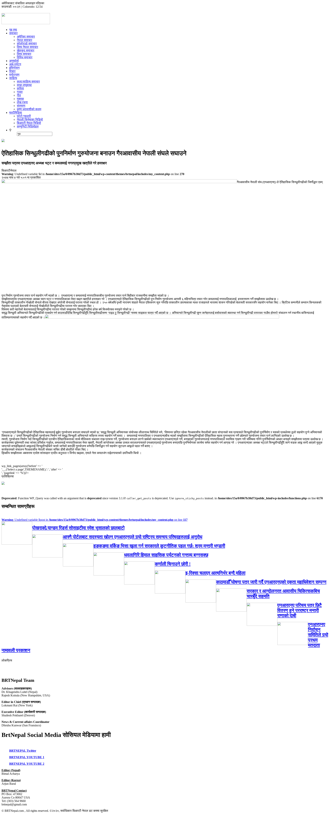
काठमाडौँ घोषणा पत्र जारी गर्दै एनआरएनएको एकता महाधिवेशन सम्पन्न (271, 582)
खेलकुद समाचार (25, 50)
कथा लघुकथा (24, 85)
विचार (12, 71)
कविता (20, 88)
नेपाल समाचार (24, 40)
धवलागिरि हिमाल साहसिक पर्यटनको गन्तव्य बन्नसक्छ (166, 554)
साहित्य (13, 78)
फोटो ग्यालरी (24, 116)
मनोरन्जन (14, 74)
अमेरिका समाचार (26, 36)
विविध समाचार (24, 57)
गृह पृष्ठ (13, 29)
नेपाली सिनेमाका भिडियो (30, 119)
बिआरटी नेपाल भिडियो (29, 123)
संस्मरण (21, 105)
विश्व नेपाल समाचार (27, 47)
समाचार (13, 33)
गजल (20, 91)
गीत (19, 95)
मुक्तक (20, 98)
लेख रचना (22, 102)
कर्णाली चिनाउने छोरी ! (173, 563)
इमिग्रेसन (14, 67)
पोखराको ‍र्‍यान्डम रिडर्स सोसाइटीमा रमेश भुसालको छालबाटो (78, 527)
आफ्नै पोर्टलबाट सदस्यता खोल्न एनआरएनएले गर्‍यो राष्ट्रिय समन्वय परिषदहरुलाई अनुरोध (132, 536)
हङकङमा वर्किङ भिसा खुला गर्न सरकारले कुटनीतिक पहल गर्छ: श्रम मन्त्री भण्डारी (159, 545)
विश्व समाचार (24, 53)
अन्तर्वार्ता (14, 60)
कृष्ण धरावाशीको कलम (29, 109)
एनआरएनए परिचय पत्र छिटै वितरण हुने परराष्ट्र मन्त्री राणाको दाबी (299, 610)
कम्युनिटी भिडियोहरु (28, 126)
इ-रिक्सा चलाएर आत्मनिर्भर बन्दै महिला (215, 572)
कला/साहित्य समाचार (28, 81)
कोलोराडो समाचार (27, 43)
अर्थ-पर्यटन (15, 64)
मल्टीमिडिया (15, 112)
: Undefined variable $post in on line (95, 519)
